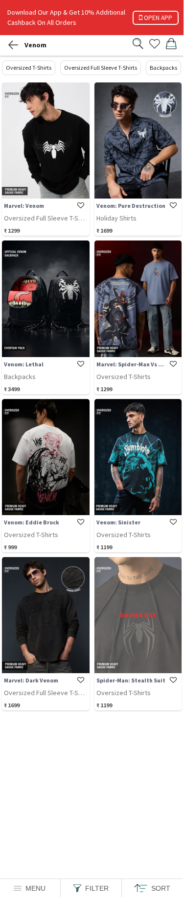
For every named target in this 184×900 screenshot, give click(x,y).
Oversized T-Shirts (28, 67)
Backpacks (163, 67)
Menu (35, 888)
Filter (97, 888)
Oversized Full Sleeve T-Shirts (100, 67)
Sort (160, 888)
